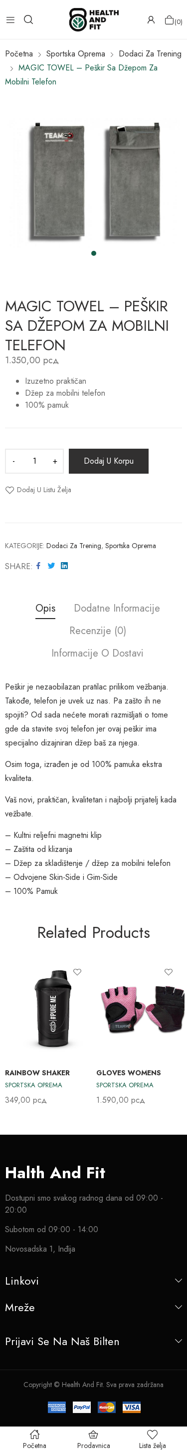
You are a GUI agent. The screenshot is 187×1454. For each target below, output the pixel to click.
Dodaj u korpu (109, 461)
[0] (169, 19)
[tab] (45, 610)
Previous (12, 1031)
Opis (45, 609)
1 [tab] (93, 253)
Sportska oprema (130, 546)
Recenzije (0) (97, 631)
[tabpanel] (93, 182)
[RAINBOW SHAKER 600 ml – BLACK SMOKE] (55, 1008)
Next (175, 1031)
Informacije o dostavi (97, 654)
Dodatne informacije (117, 609)
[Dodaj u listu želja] (77, 972)
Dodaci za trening (73, 546)
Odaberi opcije (173, 1085)
